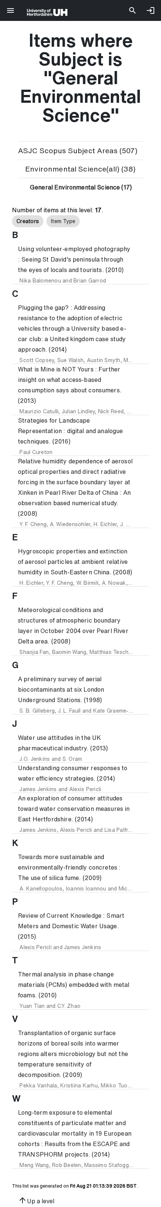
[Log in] (151, 10)
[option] (27, 221)
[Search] (133, 10)
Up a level (36, 1200)
